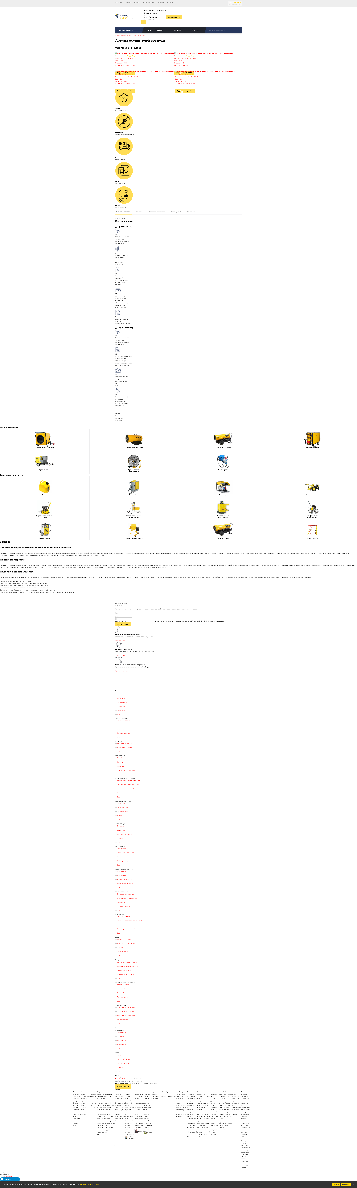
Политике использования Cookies (89, 1184)
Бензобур (120, 758)
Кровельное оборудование (126, 974)
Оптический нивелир (124, 989)
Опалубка (120, 838)
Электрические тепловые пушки (127, 1007)
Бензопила (120, 766)
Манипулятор (121, 1040)
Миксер (119, 815)
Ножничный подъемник (124, 879)
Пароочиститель (122, 849)
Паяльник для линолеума (125, 925)
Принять (336, 1184)
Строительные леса (123, 826)
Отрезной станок (122, 952)
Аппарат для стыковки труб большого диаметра (132, 929)
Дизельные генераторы (125, 743)
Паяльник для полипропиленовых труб (129, 921)
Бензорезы (121, 710)
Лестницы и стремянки (124, 834)
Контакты (170, 2)
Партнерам (160, 2)
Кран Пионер (121, 871)
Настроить (345, 1184)
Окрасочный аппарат (124, 970)
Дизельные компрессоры (125, 894)
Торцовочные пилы (123, 733)
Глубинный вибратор (123, 811)
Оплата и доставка (148, 2)
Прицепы (120, 1067)
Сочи (129, 16)
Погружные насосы (123, 906)
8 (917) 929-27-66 (150, 14)
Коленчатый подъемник (125, 883)
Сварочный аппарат (123, 917)
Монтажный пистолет (124, 1059)
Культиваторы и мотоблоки (126, 770)
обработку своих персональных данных (141, 621)
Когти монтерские (123, 1063)
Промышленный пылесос (125, 853)
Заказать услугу (120, 641)
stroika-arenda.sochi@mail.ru (155, 10)
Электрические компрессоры (127, 898)
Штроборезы (121, 729)
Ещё (118, 714)
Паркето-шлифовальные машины (128, 785)
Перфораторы (122, 725)
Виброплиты (121, 698)
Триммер (120, 762)
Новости (128, 2)
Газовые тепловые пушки (125, 1011)
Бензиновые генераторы (125, 747)
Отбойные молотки (123, 721)
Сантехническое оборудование (127, 966)
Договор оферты (120, 1163)
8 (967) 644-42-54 (150, 17)
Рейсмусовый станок (124, 939)
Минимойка (121, 857)
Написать (7, 1179)
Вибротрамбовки (122, 702)
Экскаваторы (121, 1032)
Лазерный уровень (123, 997)
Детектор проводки (123, 985)
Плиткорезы (121, 947)
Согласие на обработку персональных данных (130, 1155)
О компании (118, 2)
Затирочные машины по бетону (127, 789)
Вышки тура (121, 830)
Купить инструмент (121, 671)
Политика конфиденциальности (125, 1151)
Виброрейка (121, 803)
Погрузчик (120, 1036)
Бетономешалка (122, 807)
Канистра (120, 1055)
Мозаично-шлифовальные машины (128, 780)
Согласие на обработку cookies (125, 1159)
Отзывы (136, 2)
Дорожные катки (122, 1044)
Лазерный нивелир (123, 993)
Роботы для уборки (123, 861)
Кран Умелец (121, 875)
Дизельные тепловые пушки (126, 1015)
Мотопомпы (121, 902)
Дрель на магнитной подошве (126, 943)
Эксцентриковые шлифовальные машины (130, 793)
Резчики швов (121, 706)
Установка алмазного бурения (127, 962)
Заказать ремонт (121, 655)
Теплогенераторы (123, 1020)
